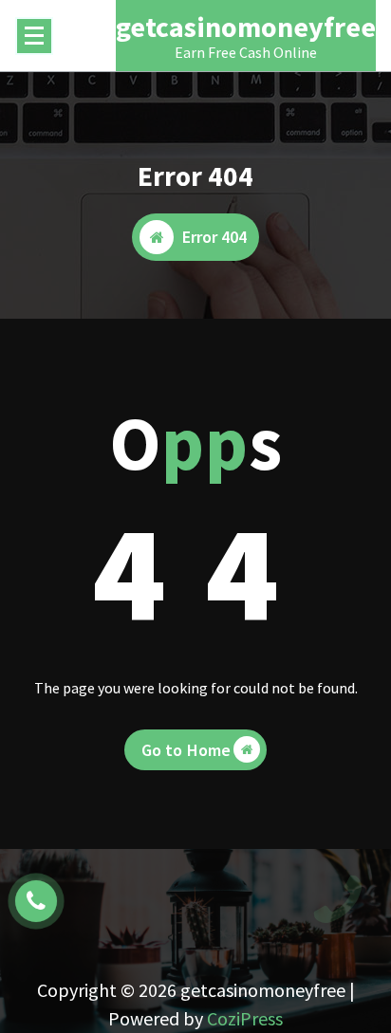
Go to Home (186, 750)
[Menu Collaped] (34, 36)
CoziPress (245, 1018)
